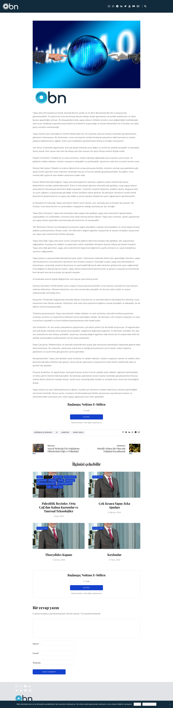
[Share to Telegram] (135, 432)
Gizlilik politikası (149, 704)
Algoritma (58, 477)
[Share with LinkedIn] (129, 432)
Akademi (48, 477)
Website (37, 662)
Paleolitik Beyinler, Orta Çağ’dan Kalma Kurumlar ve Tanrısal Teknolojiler (58, 507)
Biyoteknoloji (70, 477)
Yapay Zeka (78, 432)
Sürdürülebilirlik (65, 484)
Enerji (61, 480)
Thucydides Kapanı (58, 555)
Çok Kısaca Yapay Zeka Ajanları (114, 505)
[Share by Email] (138, 432)
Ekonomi (52, 480)
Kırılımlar (114, 555)
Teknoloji (41, 487)
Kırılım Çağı (42, 528)
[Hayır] (170, 704)
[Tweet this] (126, 432)
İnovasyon (70, 480)
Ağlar (39, 477)
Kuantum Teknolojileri (46, 484)
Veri (49, 487)
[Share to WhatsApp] (132, 432)
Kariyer (65, 432)
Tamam (137, 704)
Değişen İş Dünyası (43, 432)
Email (36, 653)
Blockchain (41, 480)
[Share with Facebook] (122, 432)
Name (36, 643)
